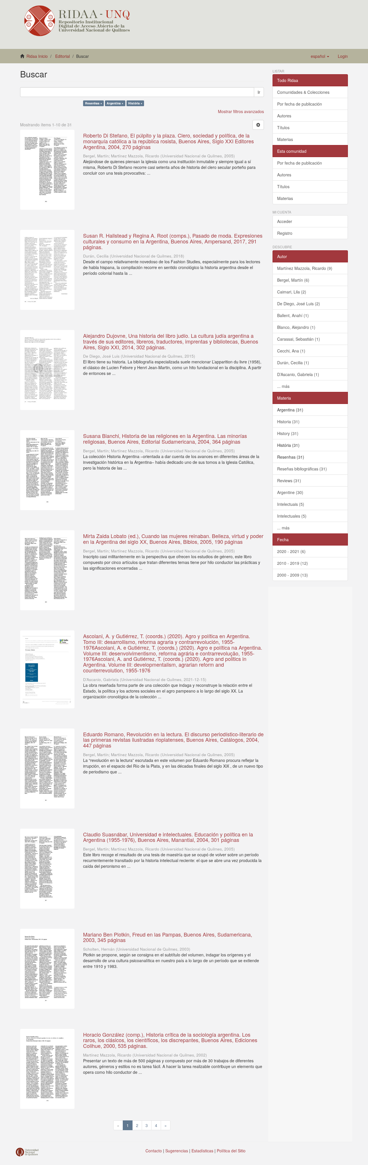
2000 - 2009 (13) (292, 575)
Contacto (153, 1150)
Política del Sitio (231, 1150)
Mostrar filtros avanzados (241, 111)
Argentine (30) (290, 492)
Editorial (62, 56)
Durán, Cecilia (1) (293, 362)
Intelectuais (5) (290, 504)
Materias (285, 139)
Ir (259, 92)
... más (283, 386)
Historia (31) (288, 421)
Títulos (283, 127)
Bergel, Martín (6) (293, 280)
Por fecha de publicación (299, 104)
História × (135, 103)
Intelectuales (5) (291, 516)
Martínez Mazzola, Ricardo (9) (304, 268)
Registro (284, 233)
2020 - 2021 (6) (291, 551)
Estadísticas (202, 1150)
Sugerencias (176, 1150)
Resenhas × (93, 103)
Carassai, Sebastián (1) (298, 339)
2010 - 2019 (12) (292, 563)
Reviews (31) (289, 480)
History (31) (287, 433)
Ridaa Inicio (37, 56)
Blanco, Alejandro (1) (296, 327)
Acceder (284, 221)
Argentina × (115, 103)
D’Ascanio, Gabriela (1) (298, 374)
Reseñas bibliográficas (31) (302, 469)
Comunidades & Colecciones (303, 92)
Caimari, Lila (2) (291, 292)
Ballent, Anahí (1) (293, 315)
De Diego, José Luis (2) (298, 303)
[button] (320, 56)
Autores (284, 116)
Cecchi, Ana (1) (291, 351)
